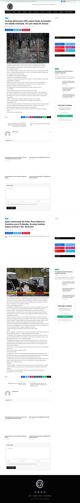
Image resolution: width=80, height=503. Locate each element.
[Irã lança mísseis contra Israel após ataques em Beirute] (16, 169)
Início (30, 495)
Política (57, 269)
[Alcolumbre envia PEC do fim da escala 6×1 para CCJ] (65, 64)
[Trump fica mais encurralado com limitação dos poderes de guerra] (40, 169)
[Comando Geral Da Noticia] (10, 7)
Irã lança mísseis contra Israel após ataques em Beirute (16, 177)
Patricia (57, 74)
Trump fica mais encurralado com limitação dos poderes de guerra (40, 177)
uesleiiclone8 (10, 26)
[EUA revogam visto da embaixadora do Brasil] (40, 149)
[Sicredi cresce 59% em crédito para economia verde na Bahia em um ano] (58, 83)
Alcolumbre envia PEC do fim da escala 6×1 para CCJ (64, 72)
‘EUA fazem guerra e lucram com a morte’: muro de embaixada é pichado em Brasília (16, 158)
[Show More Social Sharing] (31, 30)
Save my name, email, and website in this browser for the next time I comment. (22, 204)
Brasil (40, 495)
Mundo (6, 218)
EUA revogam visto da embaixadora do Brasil (39, 157)
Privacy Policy (65, 120)
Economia (35, 495)
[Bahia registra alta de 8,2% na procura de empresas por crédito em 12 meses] (58, 89)
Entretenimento (47, 495)
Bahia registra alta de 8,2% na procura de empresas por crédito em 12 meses (68, 89)
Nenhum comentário (26, 26)
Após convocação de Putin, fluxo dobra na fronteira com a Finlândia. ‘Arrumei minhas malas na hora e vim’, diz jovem (17, 125)
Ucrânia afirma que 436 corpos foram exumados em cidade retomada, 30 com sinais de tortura (38, 384)
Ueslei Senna (46, 498)
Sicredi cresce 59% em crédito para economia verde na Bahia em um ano (24, 1)
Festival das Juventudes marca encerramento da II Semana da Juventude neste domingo (68, 95)
